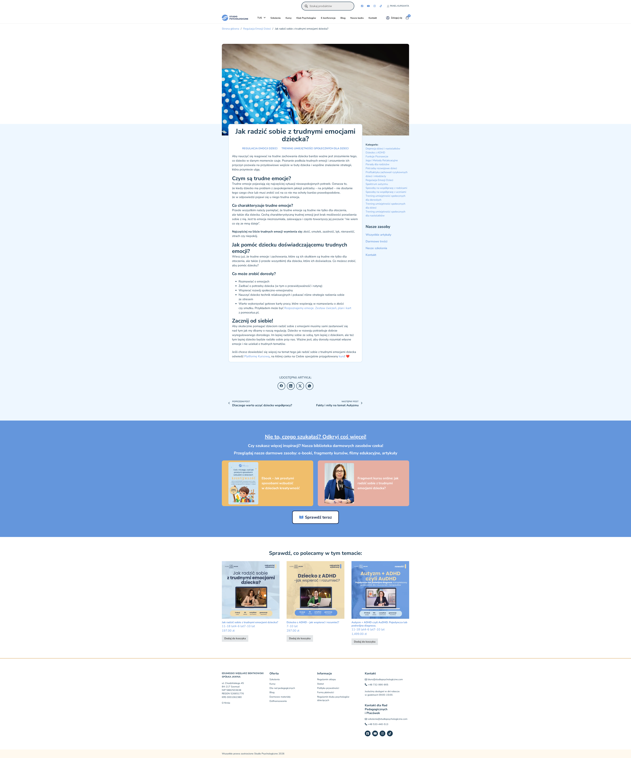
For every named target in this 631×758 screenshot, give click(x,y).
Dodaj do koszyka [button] (235, 638)
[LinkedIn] (291, 386)
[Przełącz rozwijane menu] (265, 18)
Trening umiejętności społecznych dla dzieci (315, 148)
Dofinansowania (278, 701)
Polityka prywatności (328, 688)
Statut (320, 683)
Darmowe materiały (280, 696)
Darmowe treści (376, 241)
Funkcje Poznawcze (377, 156)
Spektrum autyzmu (377, 184)
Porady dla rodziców (377, 164)
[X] (300, 386)
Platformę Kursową (256, 356)
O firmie (226, 702)
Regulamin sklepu (326, 679)
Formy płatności (325, 692)
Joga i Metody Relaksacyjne (382, 160)
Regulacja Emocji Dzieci (257, 29)
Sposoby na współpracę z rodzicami (386, 188)
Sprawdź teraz (318, 517)
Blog (342, 18)
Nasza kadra (357, 18)
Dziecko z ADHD (375, 152)
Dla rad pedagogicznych (282, 688)
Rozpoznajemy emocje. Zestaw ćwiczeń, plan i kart (317, 308)
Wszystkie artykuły (378, 235)
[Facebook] (281, 386)
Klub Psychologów (306, 18)
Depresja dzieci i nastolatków (383, 148)
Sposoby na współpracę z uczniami (386, 192)
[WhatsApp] (309, 386)
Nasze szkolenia (376, 248)
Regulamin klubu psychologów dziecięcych (333, 698)
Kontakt (373, 18)
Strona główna (230, 29)
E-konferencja (328, 18)
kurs (341, 356)
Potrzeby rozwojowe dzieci (381, 168)
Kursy (289, 18)
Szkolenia (275, 18)
